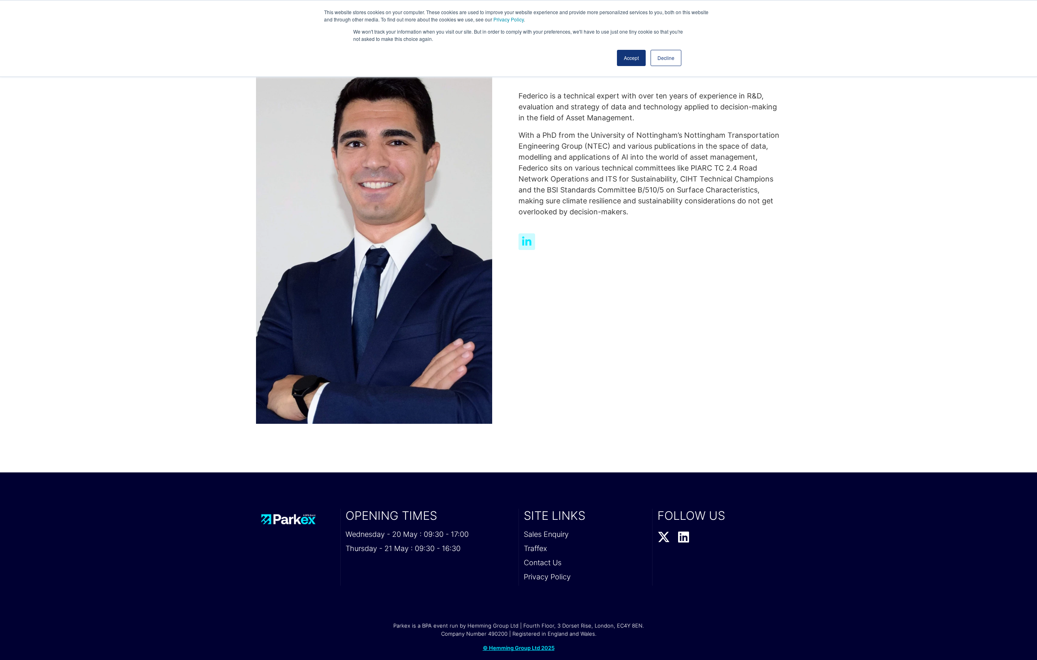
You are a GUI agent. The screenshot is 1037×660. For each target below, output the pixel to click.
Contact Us (542, 562)
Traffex (535, 548)
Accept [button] (631, 57)
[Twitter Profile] (663, 538)
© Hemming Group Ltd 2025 (519, 648)
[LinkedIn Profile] (683, 538)
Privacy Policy (508, 19)
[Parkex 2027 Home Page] (295, 519)
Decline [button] (665, 57)
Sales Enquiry (546, 534)
